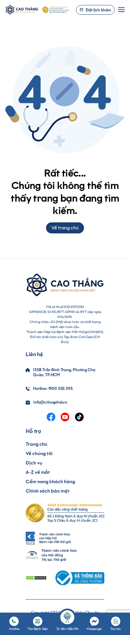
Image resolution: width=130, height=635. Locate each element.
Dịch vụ (34, 463)
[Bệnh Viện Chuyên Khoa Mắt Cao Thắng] (21, 9)
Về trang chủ (65, 228)
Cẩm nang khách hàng (50, 482)
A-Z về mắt (38, 472)
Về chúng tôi (39, 453)
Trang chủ (36, 444)
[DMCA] (36, 578)
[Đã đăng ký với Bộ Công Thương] (78, 578)
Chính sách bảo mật (48, 491)
